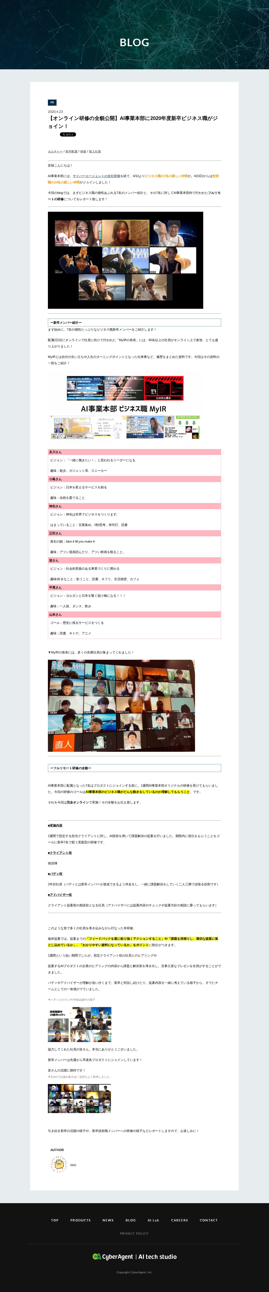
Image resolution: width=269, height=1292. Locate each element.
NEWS (108, 1220)
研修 (83, 151)
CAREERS (179, 1220)
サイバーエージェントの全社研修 (96, 176)
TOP (55, 1220)
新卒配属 (71, 151)
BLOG (131, 1220)
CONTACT (209, 1220)
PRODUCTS (80, 1220)
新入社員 (95, 151)
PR (52, 102)
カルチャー (55, 151)
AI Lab (154, 1220)
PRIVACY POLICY (134, 1233)
